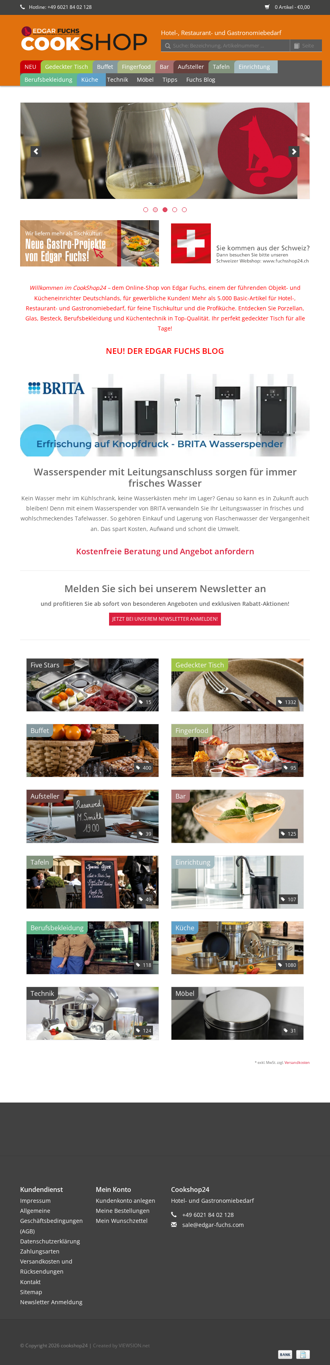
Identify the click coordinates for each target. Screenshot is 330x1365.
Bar (164, 66)
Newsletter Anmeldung (51, 1302)
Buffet (105, 66)
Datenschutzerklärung (50, 1241)
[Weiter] (294, 151)
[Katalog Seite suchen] (294, 46)
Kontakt (30, 1282)
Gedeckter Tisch (66, 66)
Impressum (35, 1200)
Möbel (145, 79)
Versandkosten (297, 1062)
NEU (30, 66)
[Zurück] (36, 151)
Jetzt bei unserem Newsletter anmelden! (165, 618)
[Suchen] (165, 46)
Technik (117, 79)
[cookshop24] (171, 39)
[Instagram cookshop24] (179, 1137)
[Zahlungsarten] (284, 1354)
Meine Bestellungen (123, 1210)
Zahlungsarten (40, 1251)
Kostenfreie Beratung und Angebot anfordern (165, 551)
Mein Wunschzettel (122, 1221)
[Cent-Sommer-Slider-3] (165, 151)
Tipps (170, 79)
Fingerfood (136, 66)
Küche (89, 79)
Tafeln (221, 66)
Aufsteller (191, 66)
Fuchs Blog (200, 79)
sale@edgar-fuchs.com (213, 1225)
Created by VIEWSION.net (121, 1345)
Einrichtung (254, 66)
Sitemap (31, 1292)
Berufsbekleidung (48, 79)
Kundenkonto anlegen (125, 1200)
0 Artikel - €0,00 (292, 7)
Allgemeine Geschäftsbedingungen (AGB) (51, 1221)
